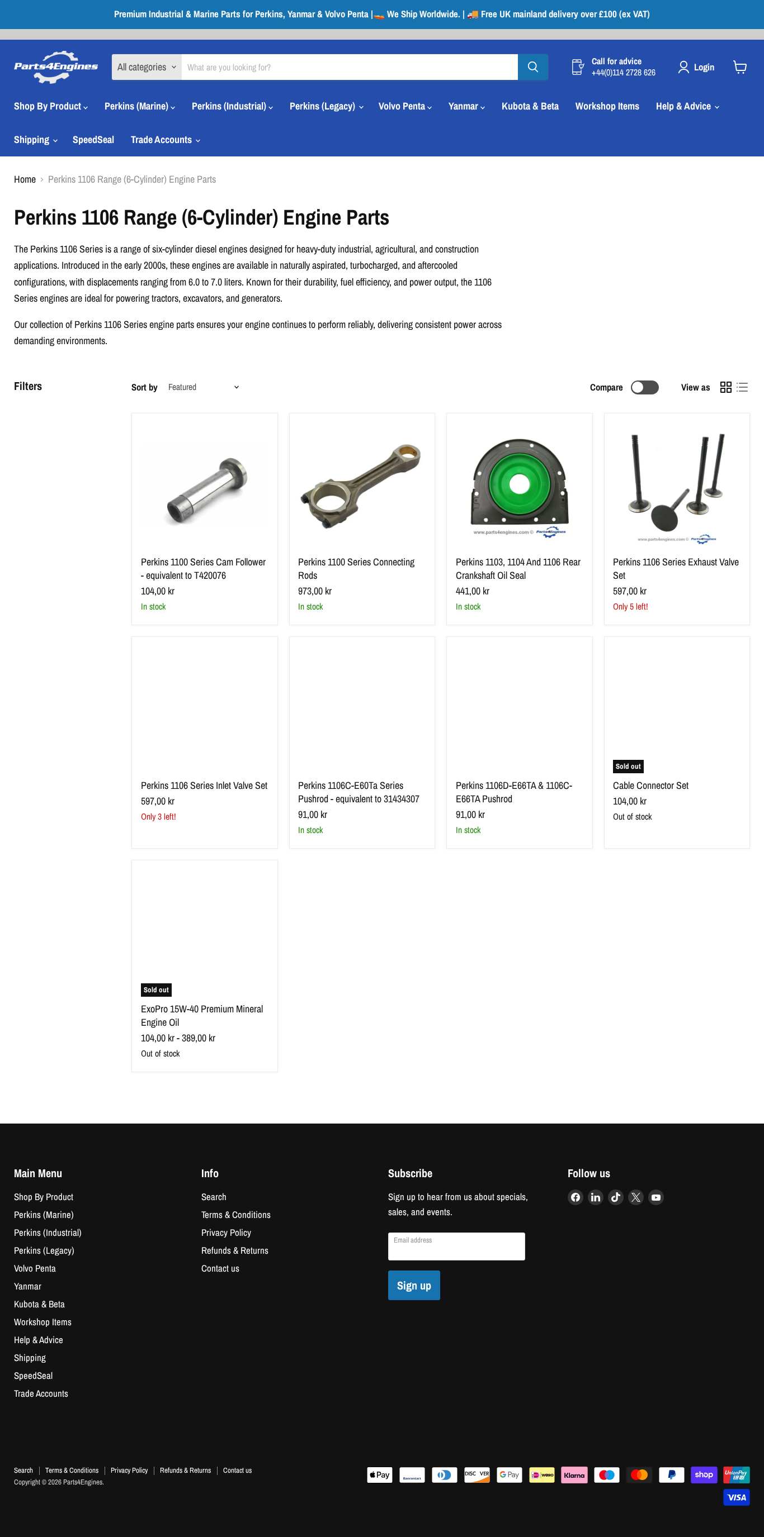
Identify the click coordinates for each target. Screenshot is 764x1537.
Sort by (144, 387)
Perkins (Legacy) (323, 106)
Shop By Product (48, 106)
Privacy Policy (226, 1232)
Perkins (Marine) (138, 106)
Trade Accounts (162, 139)
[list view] (742, 387)
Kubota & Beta (530, 106)
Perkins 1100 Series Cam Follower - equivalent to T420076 (203, 568)
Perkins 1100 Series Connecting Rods (356, 568)
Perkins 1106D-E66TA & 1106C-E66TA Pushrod (514, 792)
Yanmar (464, 106)
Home (25, 179)
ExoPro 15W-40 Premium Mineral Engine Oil (202, 1015)
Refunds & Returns (234, 1250)
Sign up (414, 1285)
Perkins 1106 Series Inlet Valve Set (204, 785)
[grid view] (726, 387)
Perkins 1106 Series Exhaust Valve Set (676, 568)
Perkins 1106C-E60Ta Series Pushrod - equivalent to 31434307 (358, 792)
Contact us (220, 1268)
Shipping (32, 139)
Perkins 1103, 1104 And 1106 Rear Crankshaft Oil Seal (518, 568)
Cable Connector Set (650, 785)
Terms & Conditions (236, 1214)
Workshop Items (607, 106)
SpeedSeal (93, 139)
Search (214, 1197)
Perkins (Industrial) (230, 106)
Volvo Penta (403, 106)
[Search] (533, 67)
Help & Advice (684, 106)
